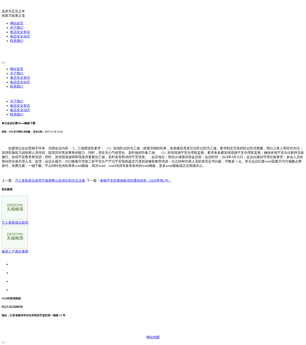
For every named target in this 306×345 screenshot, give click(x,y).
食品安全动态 (20, 36)
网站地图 (153, 337)
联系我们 (16, 41)
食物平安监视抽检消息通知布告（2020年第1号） (136, 180)
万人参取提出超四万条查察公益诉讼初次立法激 (50, 180)
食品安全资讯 (20, 32)
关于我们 (16, 27)
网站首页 (16, 23)
